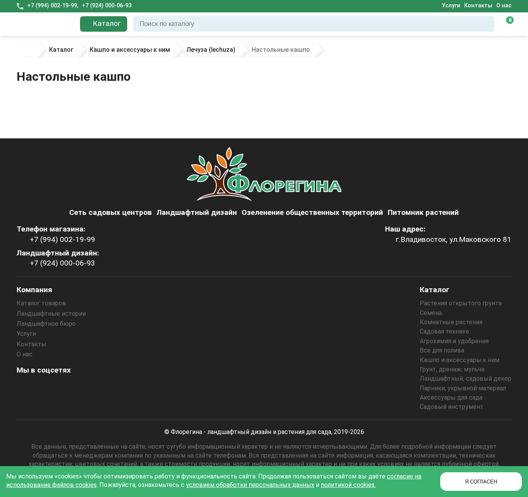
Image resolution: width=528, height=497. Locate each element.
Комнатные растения (451, 322)
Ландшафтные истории (51, 313)
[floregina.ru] (45, 24)
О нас (503, 5)
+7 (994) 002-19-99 (62, 239)
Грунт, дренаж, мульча (452, 369)
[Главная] (27, 49)
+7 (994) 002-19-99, (52, 5)
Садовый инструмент (452, 406)
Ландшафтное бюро (46, 323)
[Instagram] (25, 387)
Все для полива (442, 350)
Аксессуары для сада (451, 397)
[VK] (66, 387)
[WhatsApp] (87, 387)
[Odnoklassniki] (45, 387)
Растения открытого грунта (461, 303)
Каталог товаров (41, 303)
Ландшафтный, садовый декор (465, 378)
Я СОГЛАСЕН (481, 482)
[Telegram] (108, 387)
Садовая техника (444, 331)
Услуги (451, 5)
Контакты (478, 5)
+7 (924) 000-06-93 (106, 5)
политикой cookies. (348, 484)
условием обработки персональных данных (250, 484)
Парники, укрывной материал (463, 388)
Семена (431, 313)
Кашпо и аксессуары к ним (459, 360)
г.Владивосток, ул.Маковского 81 (453, 239)
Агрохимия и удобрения (454, 341)
